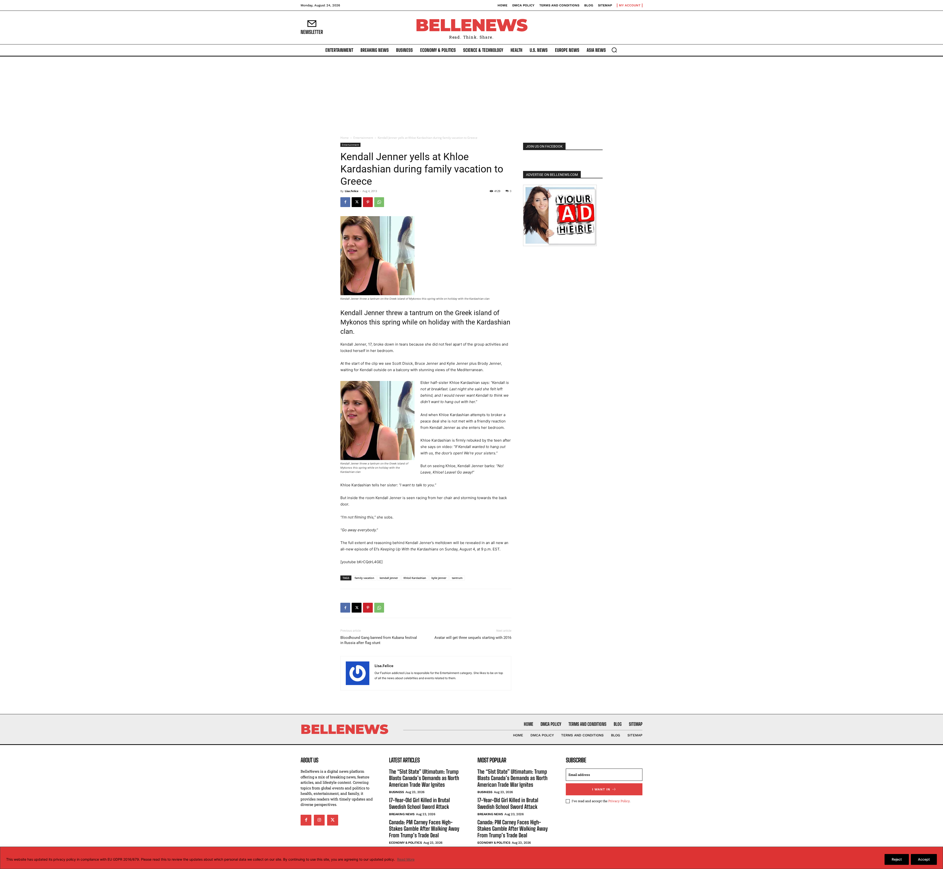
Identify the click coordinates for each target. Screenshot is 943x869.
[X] (356, 202)
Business (396, 792)
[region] (471, 858)
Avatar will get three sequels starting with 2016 (472, 637)
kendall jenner (389, 578)
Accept (924, 859)
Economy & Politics (405, 842)
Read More (406, 859)
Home (344, 138)
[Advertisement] (471, 93)
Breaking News (402, 814)
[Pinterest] (368, 202)
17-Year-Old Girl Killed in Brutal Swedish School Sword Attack (419, 803)
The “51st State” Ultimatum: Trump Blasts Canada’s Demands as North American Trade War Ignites (424, 778)
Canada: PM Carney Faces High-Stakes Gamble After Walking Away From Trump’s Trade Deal (424, 829)
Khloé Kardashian (414, 578)
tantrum (457, 578)
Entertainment (363, 138)
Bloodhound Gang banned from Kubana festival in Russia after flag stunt (378, 640)
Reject (897, 859)
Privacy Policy (619, 801)
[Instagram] (319, 820)
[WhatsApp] (379, 202)
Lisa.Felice (352, 191)
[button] (614, 50)
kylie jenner (438, 578)
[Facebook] (345, 202)
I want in (601, 789)
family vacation (364, 578)
